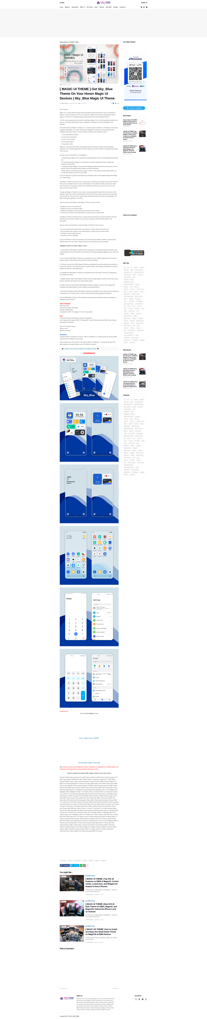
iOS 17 (125, 308)
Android (102, 7)
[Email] (118, 103)
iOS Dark (131, 308)
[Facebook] (113, 103)
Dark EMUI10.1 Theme (129, 282)
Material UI (126, 323)
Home (61, 7)
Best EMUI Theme (90, 875)
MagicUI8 (103, 860)
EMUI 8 (130, 291)
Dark (134, 277)
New (134, 325)
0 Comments (83, 103)
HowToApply (139, 301)
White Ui (126, 342)
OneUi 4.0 (126, 328)
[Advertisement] (103, 23)
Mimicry (132, 323)
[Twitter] (115, 103)
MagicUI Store (78, 860)
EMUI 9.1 (142, 291)
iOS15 (143, 308)
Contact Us (123, 7)
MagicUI (135, 315)
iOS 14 (129, 306)
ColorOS (134, 274)
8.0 (128, 267)
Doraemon (137, 284)
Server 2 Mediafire (94, 738)
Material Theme (139, 320)
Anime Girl (126, 269)
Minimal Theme (139, 323)
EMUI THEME (127, 294)
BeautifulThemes (139, 269)
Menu (62, 2)
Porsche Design (131, 330)
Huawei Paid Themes (128, 303)
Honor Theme (67, 84)
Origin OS (138, 328)
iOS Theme (90, 7)
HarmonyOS (75, 7)
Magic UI (67, 7)
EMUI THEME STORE (128, 296)
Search (143, 2)
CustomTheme (127, 277)
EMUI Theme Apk (135, 294)
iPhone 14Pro (132, 311)
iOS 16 (133, 306)
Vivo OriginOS (135, 340)
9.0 (131, 267)
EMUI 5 (125, 291)
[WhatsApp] (81, 865)
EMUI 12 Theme (140, 289)
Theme (137, 335)
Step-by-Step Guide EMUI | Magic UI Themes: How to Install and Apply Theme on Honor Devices (130, 122)
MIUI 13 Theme (127, 325)
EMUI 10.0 (136, 286)
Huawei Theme (138, 303)
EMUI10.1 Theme (139, 296)
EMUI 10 (82, 7)
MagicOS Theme (127, 315)
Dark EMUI (109, 7)
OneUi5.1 (132, 328)
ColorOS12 (140, 274)
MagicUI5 (85, 860)
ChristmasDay (127, 274)
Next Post (115, 988)
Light (138, 311)
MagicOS (139, 313)
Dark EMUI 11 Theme (128, 279)
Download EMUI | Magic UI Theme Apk (89, 763)
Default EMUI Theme (128, 284)
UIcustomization (135, 337)
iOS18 (125, 311)
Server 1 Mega (83, 738)
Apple (132, 269)
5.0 (124, 267)
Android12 (142, 267)
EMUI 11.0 (132, 289)
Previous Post (64, 988)
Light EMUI (126, 313)
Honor (125, 301)
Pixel (125, 330)
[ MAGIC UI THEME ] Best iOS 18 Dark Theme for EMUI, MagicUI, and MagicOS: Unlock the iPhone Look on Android (101, 908)
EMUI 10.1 (126, 289)
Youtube (115, 7)
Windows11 (132, 342)
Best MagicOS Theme (139, 272)
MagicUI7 (97, 860)
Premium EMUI (140, 330)
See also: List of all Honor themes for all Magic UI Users (80, 349)
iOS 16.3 (139, 306)
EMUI (131, 286)
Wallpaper (142, 340)
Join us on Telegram (134, 108)
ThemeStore (126, 337)
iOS (124, 306)
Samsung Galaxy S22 (128, 335)
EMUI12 (125, 299)
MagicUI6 (91, 860)
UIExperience (127, 340)
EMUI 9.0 (136, 291)
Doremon (126, 286)
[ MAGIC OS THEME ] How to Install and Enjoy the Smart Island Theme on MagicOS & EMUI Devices (101, 931)
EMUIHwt (131, 299)
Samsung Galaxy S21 (128, 332)
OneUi (96, 7)
